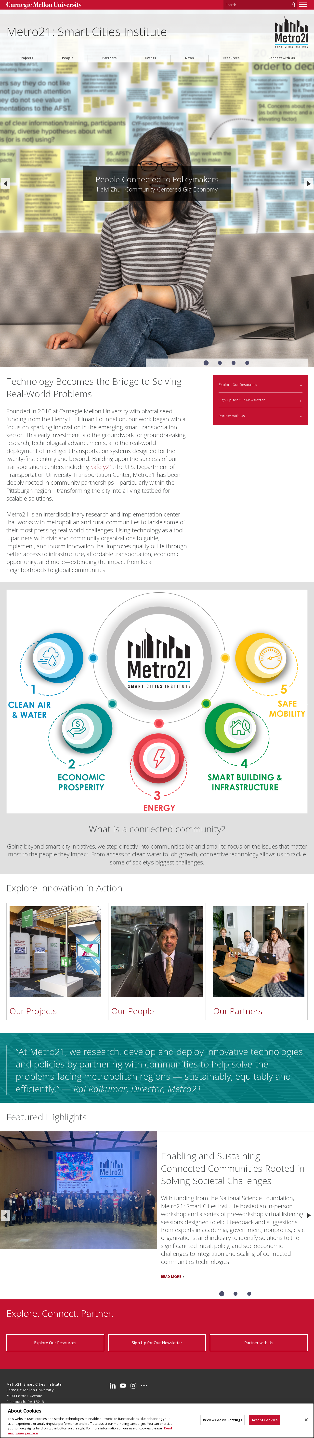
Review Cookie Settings (222, 1420)
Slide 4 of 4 (247, 363)
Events (150, 58)
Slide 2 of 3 (235, 1294)
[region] (157, 1420)
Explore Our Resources (238, 384)
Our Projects (33, 1011)
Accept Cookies (264, 1420)
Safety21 (102, 467)
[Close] (306, 1419)
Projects (26, 58)
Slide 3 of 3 (249, 1294)
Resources (231, 58)
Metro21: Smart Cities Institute (86, 31)
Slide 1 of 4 (206, 363)
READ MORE (171, 1276)
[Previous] (5, 183)
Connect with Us (281, 58)
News (189, 58)
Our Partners (237, 1011)
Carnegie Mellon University (44, 5)
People (67, 58)
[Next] (308, 183)
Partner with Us (232, 415)
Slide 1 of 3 (221, 1293)
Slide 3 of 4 (234, 363)
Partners (109, 58)
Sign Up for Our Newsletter (242, 400)
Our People (132, 1011)
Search (293, 5)
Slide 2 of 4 (220, 363)
